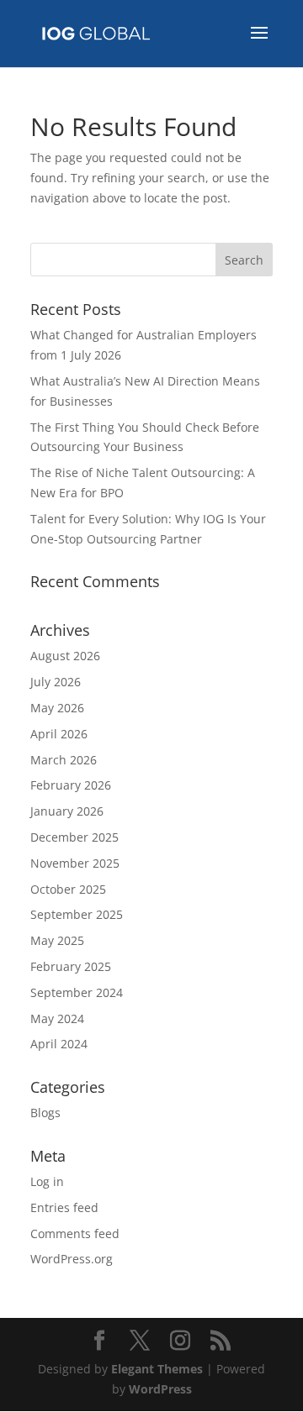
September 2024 (76, 992)
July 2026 (55, 682)
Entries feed (64, 1207)
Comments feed (75, 1233)
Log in (47, 1181)
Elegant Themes (157, 1369)
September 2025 (76, 914)
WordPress (160, 1389)
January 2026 (67, 811)
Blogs (45, 1113)
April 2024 (59, 1044)
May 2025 (57, 940)
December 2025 (74, 837)
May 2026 (57, 708)
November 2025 (75, 863)
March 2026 (63, 760)
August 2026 (65, 656)
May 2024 (57, 1018)
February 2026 (70, 785)
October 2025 (68, 889)
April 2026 (59, 734)
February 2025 (70, 966)
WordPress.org (71, 1259)
